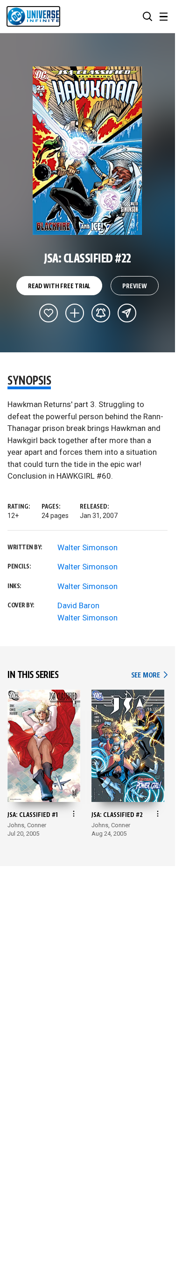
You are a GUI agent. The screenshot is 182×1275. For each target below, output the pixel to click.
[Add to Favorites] (48, 313)
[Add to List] (74, 313)
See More (149, 675)
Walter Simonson (87, 547)
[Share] (127, 313)
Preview (134, 286)
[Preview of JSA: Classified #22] (87, 150)
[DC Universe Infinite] (33, 16)
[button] (147, 16)
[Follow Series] (100, 313)
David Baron (78, 605)
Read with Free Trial (59, 286)
